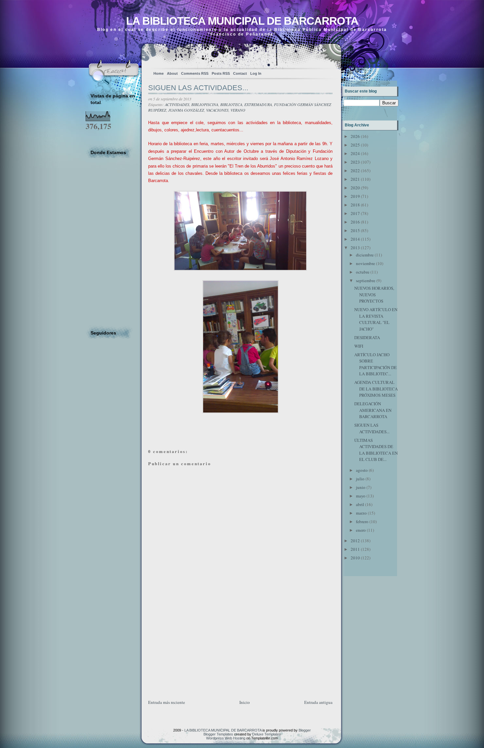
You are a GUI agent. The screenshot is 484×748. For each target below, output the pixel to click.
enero (361, 530)
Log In (255, 73)
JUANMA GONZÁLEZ (186, 110)
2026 (355, 136)
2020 (355, 188)
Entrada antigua (318, 702)
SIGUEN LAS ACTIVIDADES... (198, 88)
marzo (361, 513)
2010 (355, 558)
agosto (362, 470)
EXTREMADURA (258, 104)
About (172, 73)
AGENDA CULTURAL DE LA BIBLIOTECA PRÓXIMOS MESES (376, 388)
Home (158, 73)
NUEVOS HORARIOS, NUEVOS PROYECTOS (374, 294)
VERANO (237, 110)
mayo (360, 496)
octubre (362, 272)
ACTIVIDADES (177, 104)
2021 (355, 179)
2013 (355, 248)
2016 (355, 222)
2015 (355, 230)
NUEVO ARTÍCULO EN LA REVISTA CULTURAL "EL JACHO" (375, 319)
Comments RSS (194, 73)
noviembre (365, 263)
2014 (355, 239)
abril (360, 504)
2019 (355, 196)
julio (360, 479)
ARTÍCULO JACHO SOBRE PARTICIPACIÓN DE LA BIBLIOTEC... (375, 364)
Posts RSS (221, 73)
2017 (355, 213)
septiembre (365, 280)
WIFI (358, 346)
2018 (355, 205)
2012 (355, 541)
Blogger (305, 730)
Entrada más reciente (166, 702)
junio (360, 487)
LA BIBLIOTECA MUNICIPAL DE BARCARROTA (242, 21)
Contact (240, 73)
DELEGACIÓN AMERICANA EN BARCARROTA (372, 410)
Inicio (244, 702)
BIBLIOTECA (231, 104)
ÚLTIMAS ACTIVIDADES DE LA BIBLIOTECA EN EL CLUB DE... (376, 450)
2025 (355, 145)
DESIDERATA (367, 337)
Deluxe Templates (266, 734)
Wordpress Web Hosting (225, 738)
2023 (355, 162)
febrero (362, 521)
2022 (355, 171)
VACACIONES (217, 110)
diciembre (365, 255)
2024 (355, 153)
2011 (355, 549)
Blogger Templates (218, 734)
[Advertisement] (197, 652)
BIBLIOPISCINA (204, 104)
